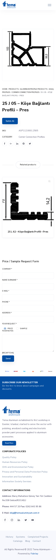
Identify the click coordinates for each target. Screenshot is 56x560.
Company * (7, 269)
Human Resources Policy (14, 462)
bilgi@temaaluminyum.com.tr (24, 512)
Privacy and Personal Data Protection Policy (25, 471)
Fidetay (34, 553)
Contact (37, 541)
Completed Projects (38, 536)
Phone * (5, 302)
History (9, 536)
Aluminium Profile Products (33, 89)
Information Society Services (16, 481)
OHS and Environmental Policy (17, 467)
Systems (20, 536)
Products (14, 89)
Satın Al (10, 121)
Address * (7, 313)
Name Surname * (9, 280)
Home (4, 89)
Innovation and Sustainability (17, 476)
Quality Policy (9, 457)
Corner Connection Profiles (25, 92)
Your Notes (7, 331)
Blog (27, 541)
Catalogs (18, 541)
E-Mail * (5, 291)
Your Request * (9, 324)
